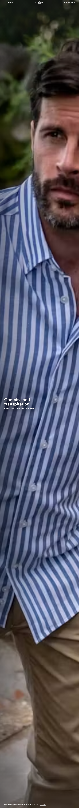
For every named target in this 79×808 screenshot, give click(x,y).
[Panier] (76, 2)
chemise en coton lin (19, 804)
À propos (10, 2)
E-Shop (3, 2)
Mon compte (71, 2)
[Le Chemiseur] (39, 2)
